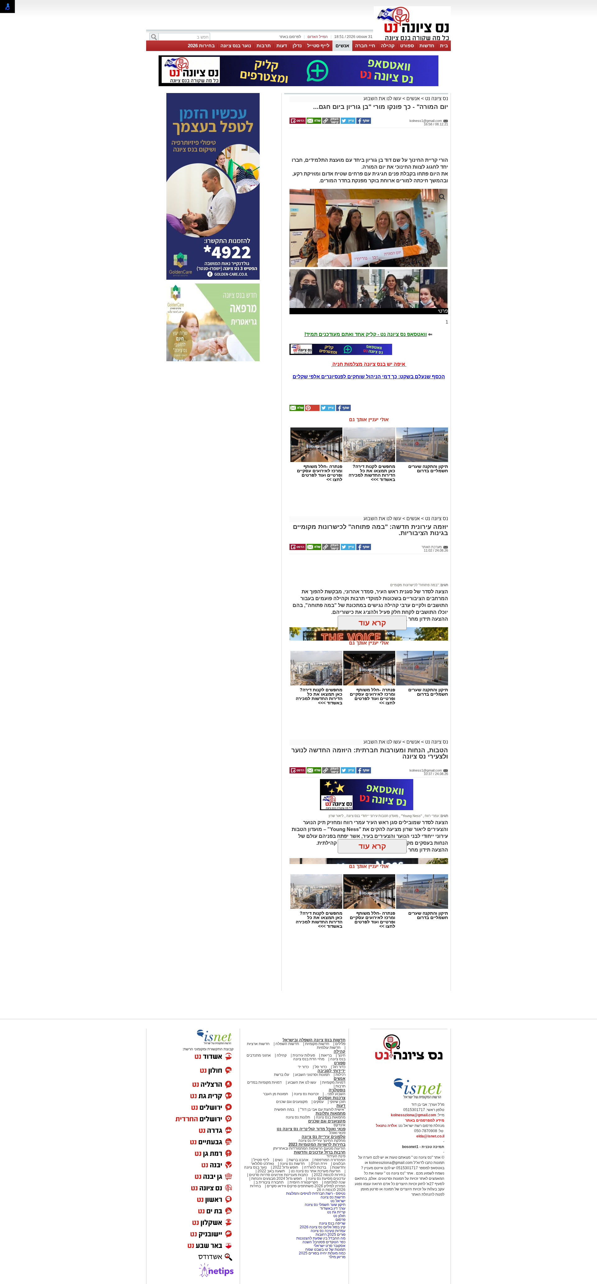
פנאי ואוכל (337, 1133)
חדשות (426, 45)
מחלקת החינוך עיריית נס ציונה (321, 1140)
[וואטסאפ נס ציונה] (340, 349)
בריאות (326, 1055)
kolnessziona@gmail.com (413, 1115)
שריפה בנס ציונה (332, 1223)
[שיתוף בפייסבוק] (363, 122)
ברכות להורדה (315, 1167)
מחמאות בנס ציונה (330, 1117)
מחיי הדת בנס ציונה (308, 1059)
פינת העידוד (335, 1156)
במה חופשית (284, 1109)
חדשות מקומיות (317, 1044)
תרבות (264, 45)
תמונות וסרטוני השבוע (312, 1074)
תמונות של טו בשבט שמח (325, 1249)
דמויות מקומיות (333, 1082)
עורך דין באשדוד (332, 1208)
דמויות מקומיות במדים (264, 1082)
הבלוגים (339, 1163)
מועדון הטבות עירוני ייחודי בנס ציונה (371, 816)
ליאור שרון (336, 816)
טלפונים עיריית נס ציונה (323, 1136)
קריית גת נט (336, 1212)
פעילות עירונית (304, 1055)
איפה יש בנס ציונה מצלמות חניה (368, 364)
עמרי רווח (431, 816)
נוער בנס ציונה (235, 45)
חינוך (341, 1055)
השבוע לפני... (335, 1094)
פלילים (340, 1044)
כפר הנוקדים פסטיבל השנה (324, 1242)
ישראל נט (337, 1201)
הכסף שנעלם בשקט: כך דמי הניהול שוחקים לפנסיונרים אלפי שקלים (369, 376)
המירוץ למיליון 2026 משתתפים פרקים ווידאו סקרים (305, 1186)
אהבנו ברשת (298, 1160)
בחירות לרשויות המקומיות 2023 (317, 1144)
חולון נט (338, 1216)
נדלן (297, 45)
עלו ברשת (281, 1074)
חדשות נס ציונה (292, 1163)
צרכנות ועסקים (331, 1097)
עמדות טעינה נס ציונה (328, 1231)
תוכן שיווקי (337, 1102)
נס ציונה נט (436, 98)
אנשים (342, 45)
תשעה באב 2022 (271, 1171)
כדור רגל (338, 1067)
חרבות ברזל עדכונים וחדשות (319, 1152)
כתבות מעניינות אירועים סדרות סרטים (278, 1175)
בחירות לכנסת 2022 (329, 1175)
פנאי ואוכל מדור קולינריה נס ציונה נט (311, 1129)
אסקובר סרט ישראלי (329, 1246)
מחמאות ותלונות (330, 1113)
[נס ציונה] (412, 40)
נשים (279, 1160)
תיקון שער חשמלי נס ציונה (325, 1204)
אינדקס (339, 1125)
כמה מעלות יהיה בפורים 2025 (322, 1253)
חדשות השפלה (287, 1044)
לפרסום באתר (290, 37)
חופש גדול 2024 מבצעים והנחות (276, 1178)
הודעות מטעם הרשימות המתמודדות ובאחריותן (309, 1148)
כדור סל (321, 1067)
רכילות (340, 1074)
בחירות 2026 (201, 45)
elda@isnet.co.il (430, 1136)
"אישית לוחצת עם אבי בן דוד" (322, 1109)
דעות (281, 45)
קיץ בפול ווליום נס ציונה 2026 (322, 1227)
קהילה (388, 45)
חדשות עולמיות (328, 1047)
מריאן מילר (337, 1257)
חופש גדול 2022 (285, 1167)
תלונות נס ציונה (298, 1117)
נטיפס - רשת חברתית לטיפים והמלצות (315, 1193)
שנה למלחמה (334, 1182)
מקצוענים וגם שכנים (292, 1102)
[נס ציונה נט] (408, 1065)
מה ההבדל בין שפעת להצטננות (320, 1238)
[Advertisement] (366, 145)
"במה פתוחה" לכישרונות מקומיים (414, 585)
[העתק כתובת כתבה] (330, 122)
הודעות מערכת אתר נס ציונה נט (315, 1171)
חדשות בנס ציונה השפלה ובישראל (314, 1040)
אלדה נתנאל (386, 1125)
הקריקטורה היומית (303, 1182)
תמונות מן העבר (275, 1094)
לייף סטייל (318, 45)
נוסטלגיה (337, 1090)
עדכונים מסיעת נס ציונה (326, 1178)
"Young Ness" (411, 816)
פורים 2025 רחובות (330, 1234)
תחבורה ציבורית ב (270, 1182)
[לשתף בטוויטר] (347, 122)
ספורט (407, 45)
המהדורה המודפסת (329, 1160)
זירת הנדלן (318, 1163)
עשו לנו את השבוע (382, 98)
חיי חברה (365, 45)
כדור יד (303, 1067)
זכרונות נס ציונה (306, 1094)
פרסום (340, 1219)
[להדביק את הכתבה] (312, 410)
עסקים (318, 1102)
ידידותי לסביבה (331, 1070)
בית (444, 45)
